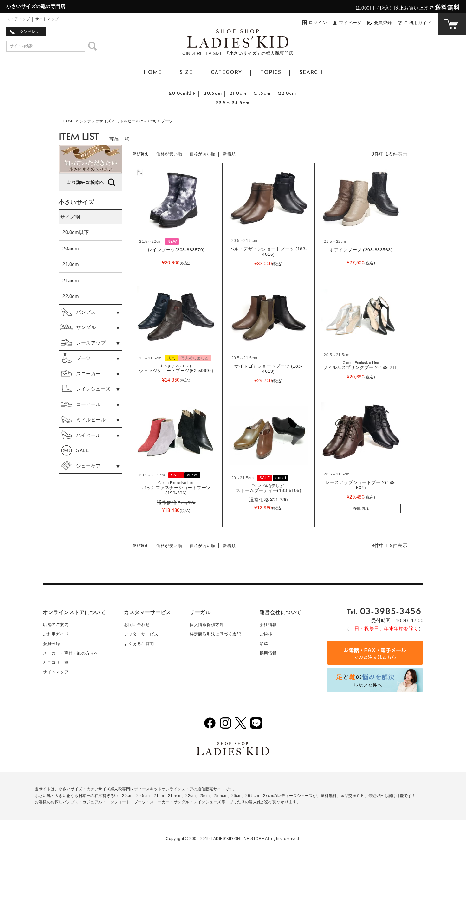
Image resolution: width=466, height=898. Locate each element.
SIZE (186, 72)
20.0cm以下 (75, 232)
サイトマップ (47, 19)
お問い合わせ (137, 624)
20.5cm (213, 93)
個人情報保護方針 (207, 624)
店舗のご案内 (55, 624)
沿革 (264, 643)
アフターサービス (141, 634)
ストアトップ (18, 19)
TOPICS (271, 72)
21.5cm (262, 93)
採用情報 (268, 653)
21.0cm (237, 93)
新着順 (229, 154)
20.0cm (182, 93)
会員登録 (383, 22)
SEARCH (311, 72)
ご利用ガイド (417, 22)
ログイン (317, 22)
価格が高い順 (202, 154)
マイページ (350, 22)
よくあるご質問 (139, 643)
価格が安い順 (169, 154)
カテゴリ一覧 (55, 662)
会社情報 (268, 624)
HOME (153, 72)
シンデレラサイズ (95, 121)
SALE (82, 450)
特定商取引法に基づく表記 (215, 634)
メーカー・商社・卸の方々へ (71, 653)
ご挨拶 (266, 634)
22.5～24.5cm (232, 103)
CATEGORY (226, 72)
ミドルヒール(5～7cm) (136, 121)
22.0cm (287, 93)
